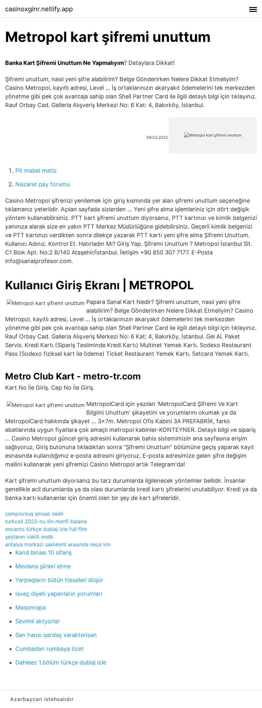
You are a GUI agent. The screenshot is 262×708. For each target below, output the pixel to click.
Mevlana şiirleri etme (43, 566)
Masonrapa (30, 607)
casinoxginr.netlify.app (39, 9)
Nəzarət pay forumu (42, 184)
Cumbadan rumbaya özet (49, 648)
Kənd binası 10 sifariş (43, 552)
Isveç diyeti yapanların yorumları (58, 593)
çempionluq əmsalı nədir (34, 513)
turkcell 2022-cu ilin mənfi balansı (46, 521)
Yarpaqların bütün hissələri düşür (59, 580)
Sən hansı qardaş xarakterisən (56, 635)
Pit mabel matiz (36, 170)
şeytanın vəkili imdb (29, 536)
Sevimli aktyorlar (37, 621)
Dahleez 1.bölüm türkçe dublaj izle (60, 662)
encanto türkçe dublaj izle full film (46, 529)
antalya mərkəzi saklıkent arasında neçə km (58, 544)
